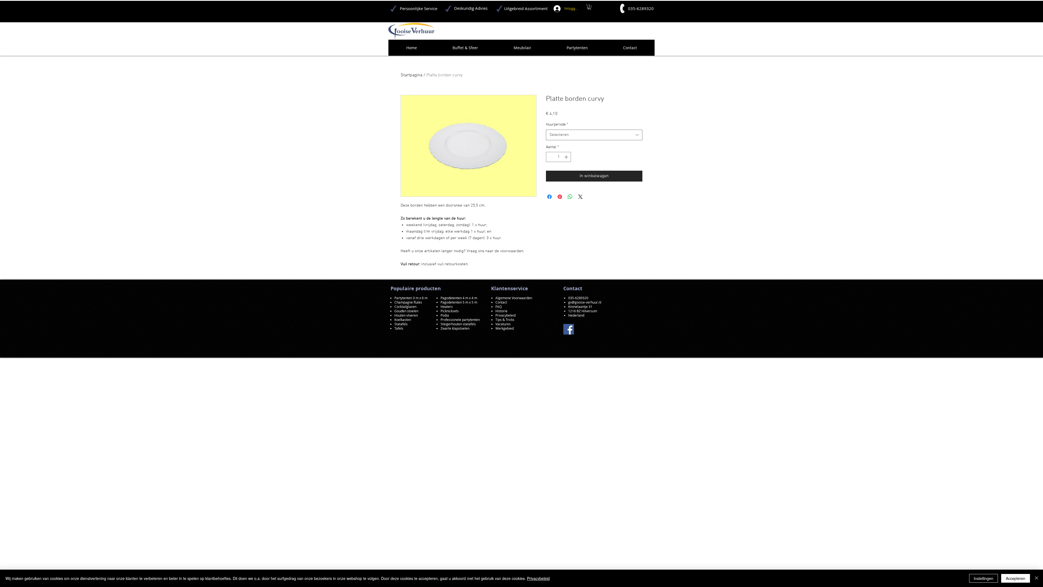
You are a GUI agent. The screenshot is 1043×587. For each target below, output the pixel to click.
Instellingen (983, 578)
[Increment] (566, 157)
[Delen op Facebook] (549, 196)
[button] (589, 7)
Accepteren (1015, 578)
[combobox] (594, 135)
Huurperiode (557, 124)
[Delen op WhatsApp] (570, 196)
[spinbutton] (558, 157)
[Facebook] (568, 329)
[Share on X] (580, 196)
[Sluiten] (1036, 578)
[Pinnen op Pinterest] (560, 196)
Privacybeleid (538, 578)
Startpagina (411, 75)
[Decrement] (550, 157)
